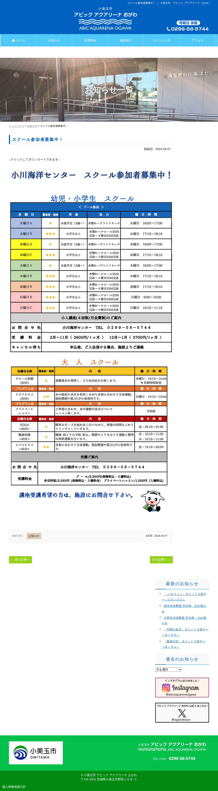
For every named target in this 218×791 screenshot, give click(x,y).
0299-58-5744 (182, 758)
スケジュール (162, 40)
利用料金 (90, 40)
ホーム (20, 40)
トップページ (16, 125)
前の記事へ (20, 559)
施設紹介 (126, 40)
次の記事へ (161, 559)
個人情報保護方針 (14, 786)
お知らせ (54, 40)
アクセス (198, 40)
